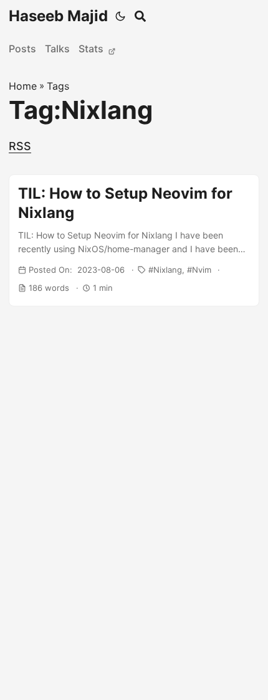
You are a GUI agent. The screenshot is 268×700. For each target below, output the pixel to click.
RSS (20, 146)
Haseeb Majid (58, 16)
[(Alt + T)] (120, 16)
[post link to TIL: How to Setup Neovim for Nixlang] (134, 240)
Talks (57, 48)
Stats (92, 48)
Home (23, 86)
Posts (22, 48)
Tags (58, 86)
